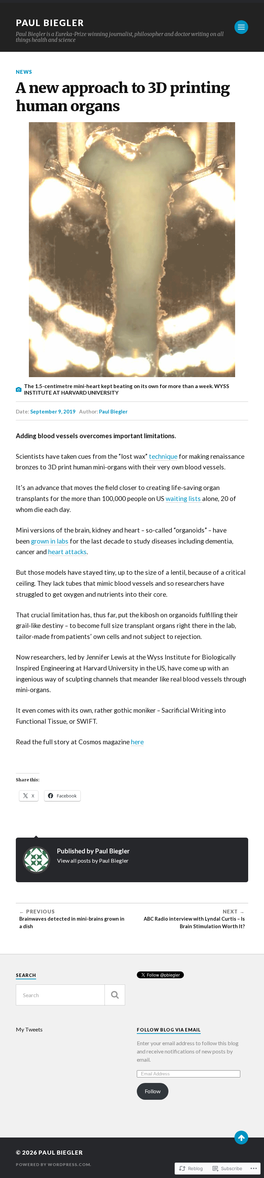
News (24, 72)
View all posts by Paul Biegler (93, 860)
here (137, 742)
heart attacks (67, 552)
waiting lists (184, 498)
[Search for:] (70, 994)
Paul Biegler (50, 23)
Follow (153, 1091)
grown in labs (49, 541)
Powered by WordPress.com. (53, 1164)
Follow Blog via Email (169, 1030)
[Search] (114, 994)
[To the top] (241, 1137)
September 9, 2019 (53, 411)
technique (163, 456)
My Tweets (29, 1029)
